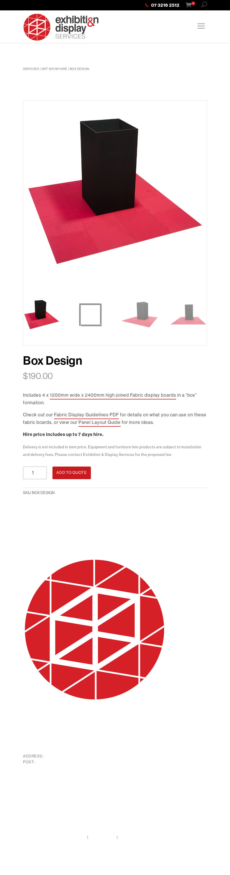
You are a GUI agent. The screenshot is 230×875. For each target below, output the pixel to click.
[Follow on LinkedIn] (49, 785)
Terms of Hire (102, 837)
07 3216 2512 (165, 5)
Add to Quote (71, 472)
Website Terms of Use (139, 837)
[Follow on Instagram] (38, 785)
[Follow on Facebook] (27, 785)
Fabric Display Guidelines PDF (86, 414)
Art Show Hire (54, 69)
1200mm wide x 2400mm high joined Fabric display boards (113, 395)
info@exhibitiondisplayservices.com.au (65, 743)
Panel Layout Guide (100, 422)
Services (31, 69)
